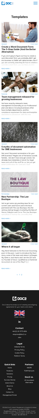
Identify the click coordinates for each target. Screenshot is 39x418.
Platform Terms (19, 356)
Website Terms (19, 347)
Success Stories (9, 380)
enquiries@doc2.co (19, 334)
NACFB (29, 368)
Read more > (6, 68)
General (4, 44)
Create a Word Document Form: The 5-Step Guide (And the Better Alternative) (19, 49)
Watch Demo (9, 383)
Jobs (19, 337)
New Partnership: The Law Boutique (15, 198)
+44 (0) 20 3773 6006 (19, 331)
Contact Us (10, 392)
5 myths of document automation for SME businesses (19, 148)
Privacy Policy (19, 350)
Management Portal (10, 395)
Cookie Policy (19, 353)
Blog (9, 389)
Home (10, 368)
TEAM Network (29, 371)
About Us (10, 386)
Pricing (9, 377)
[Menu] (35, 3)
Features (4, 94)
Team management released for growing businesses (18, 98)
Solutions (10, 374)
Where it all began (11, 246)
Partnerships (5, 194)
